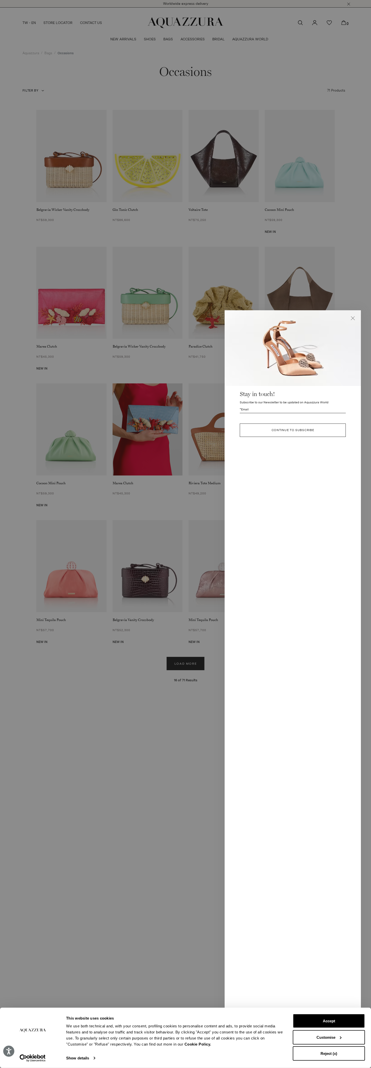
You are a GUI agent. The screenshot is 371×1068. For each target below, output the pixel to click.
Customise (325, 1037)
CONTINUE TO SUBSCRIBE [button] (293, 430)
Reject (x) (329, 1053)
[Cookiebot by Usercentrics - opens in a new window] (33, 1058)
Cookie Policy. (197, 1044)
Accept (329, 1021)
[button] (353, 318)
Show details (77, 1058)
